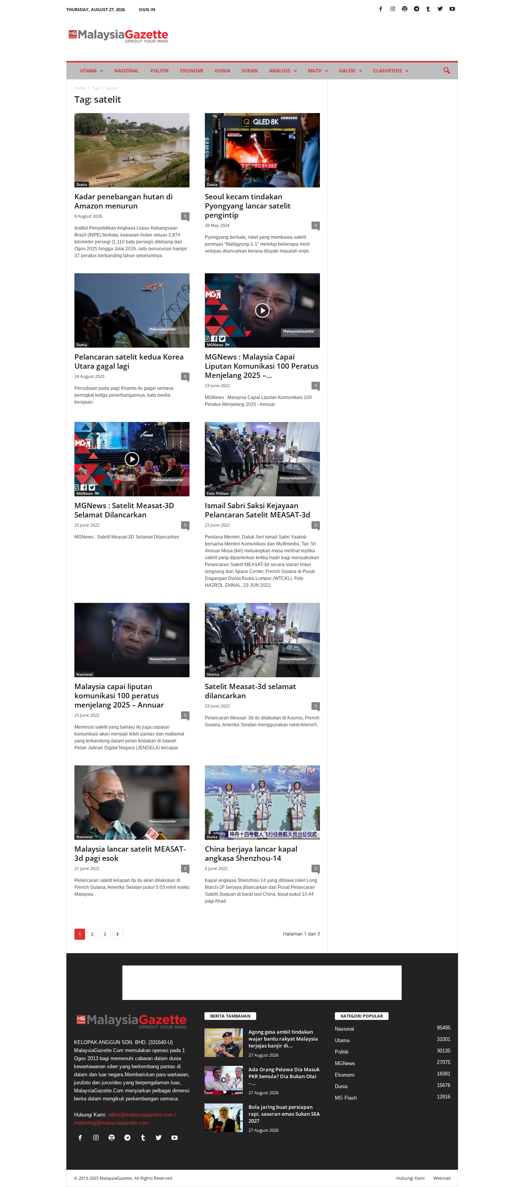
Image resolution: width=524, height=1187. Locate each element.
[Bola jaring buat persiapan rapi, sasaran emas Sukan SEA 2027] (223, 1117)
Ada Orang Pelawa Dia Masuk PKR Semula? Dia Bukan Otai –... (284, 1076)
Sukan (250, 70)
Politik (159, 70)
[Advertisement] (262, 982)
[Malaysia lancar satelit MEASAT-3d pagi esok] (131, 802)
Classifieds (387, 70)
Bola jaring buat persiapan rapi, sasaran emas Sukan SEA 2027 (284, 1113)
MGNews (215, 344)
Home (79, 87)
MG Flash (346, 1098)
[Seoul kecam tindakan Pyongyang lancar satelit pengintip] (262, 150)
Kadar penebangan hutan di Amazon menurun (123, 201)
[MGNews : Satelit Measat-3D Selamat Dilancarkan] (131, 459)
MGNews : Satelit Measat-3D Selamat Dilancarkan (124, 510)
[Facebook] (381, 9)
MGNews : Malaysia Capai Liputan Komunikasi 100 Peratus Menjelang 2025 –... (261, 366)
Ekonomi (191, 70)
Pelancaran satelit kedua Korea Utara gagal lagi (129, 361)
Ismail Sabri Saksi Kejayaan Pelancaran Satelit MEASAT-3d (257, 510)
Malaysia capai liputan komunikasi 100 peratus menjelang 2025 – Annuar (119, 695)
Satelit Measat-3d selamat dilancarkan (250, 691)
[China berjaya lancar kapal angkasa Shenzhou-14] (262, 802)
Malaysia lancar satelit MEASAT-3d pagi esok (130, 853)
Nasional (126, 70)
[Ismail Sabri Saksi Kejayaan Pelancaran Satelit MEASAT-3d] (262, 459)
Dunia (222, 70)
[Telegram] (416, 9)
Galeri (347, 70)
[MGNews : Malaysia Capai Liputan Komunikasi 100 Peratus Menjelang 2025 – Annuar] (262, 310)
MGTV (314, 70)
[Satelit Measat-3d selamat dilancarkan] (262, 640)
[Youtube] (452, 9)
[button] (446, 70)
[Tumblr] (428, 9)
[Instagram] (392, 9)
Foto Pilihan (218, 493)
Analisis (279, 70)
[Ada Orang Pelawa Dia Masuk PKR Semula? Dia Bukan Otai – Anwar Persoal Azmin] (223, 1080)
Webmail (442, 1178)
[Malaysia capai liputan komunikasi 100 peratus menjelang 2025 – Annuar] (131, 640)
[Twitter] (440, 9)
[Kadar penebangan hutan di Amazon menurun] (131, 150)
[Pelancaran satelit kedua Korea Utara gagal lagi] (131, 310)
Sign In (147, 9)
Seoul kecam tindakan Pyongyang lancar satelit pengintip (248, 206)
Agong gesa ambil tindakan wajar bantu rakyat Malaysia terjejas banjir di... (283, 1038)
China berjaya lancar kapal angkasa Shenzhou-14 (251, 853)
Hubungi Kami (410, 1178)
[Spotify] (404, 9)
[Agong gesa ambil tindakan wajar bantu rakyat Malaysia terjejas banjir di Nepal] (223, 1042)
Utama (88, 70)
